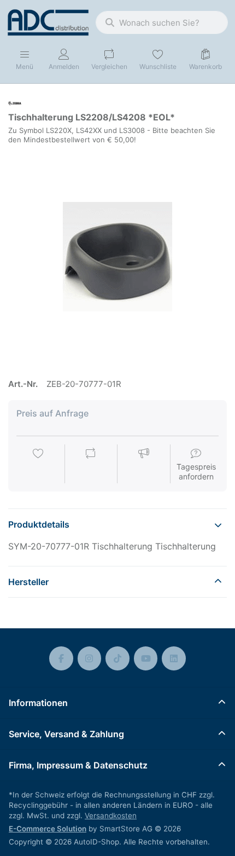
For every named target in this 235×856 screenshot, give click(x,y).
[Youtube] (146, 658)
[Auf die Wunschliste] (38, 465)
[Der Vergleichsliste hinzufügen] (90, 465)
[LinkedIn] (174, 658)
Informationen (38, 702)
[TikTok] (117, 658)
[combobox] (162, 22)
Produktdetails (38, 524)
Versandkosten (111, 815)
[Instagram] (90, 658)
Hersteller (28, 581)
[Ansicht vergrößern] (117, 256)
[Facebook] (61, 658)
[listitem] (117, 256)
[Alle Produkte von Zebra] (14, 102)
